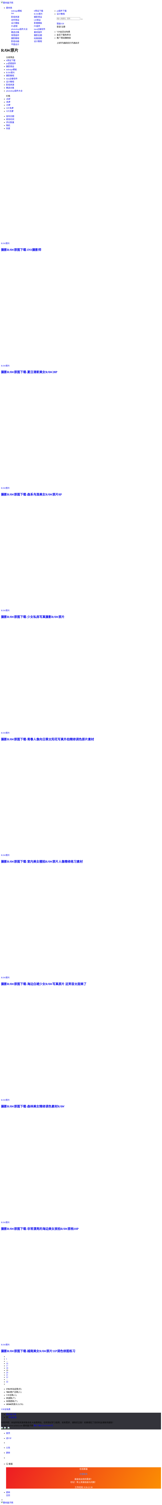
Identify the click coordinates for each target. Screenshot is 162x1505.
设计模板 (15, 23)
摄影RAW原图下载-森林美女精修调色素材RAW (33, 1106)
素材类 (9, 8)
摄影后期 (38, 35)
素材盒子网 (11, 1414)
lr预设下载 (38, 11)
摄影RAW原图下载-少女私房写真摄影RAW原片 (33, 617)
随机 (8, 125)
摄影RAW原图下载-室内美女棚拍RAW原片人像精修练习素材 (42, 861)
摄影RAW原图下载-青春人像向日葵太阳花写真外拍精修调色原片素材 (47, 739)
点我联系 (83, 1474)
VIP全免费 (5, 1409)
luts (12, 13)
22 (7, 1377)
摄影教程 (15, 38)
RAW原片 (38, 14)
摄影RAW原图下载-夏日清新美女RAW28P (29, 372)
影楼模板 (38, 23)
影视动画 (15, 41)
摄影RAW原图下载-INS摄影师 (21, 249)
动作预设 (15, 20)
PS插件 (37, 26)
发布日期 (10, 116)
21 (7, 1375)
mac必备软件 (39, 29)
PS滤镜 (14, 26)
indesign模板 (16, 11)
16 (7, 1363)
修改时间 (10, 119)
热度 (8, 128)
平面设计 (15, 44)
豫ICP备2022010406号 (43, 1425)
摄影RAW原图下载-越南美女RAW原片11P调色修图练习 (38, 1351)
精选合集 (15, 32)
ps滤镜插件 (11, 63)
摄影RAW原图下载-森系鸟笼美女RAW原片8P (31, 494)
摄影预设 (38, 17)
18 (7, 1368)
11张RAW (10, 301)
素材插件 (38, 32)
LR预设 (37, 20)
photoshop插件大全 (19, 29)
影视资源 (15, 17)
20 (7, 1373)
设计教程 (61, 14)
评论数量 (10, 122)
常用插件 (15, 35)
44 (7, 1382)
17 (7, 1366)
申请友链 (12, 1417)
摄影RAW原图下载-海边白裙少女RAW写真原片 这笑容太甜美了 (44, 984)
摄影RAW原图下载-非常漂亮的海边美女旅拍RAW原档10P (40, 1228)
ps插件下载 (62, 11)
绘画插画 (38, 38)
